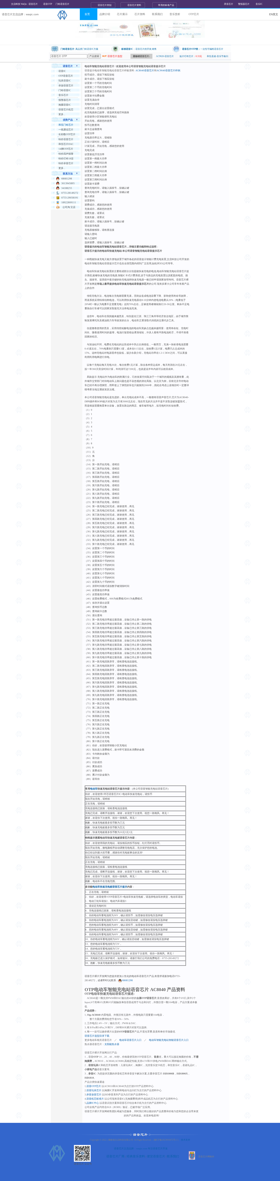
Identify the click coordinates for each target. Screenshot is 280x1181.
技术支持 (185, 1139)
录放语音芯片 (65, 85)
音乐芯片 (63, 95)
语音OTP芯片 (93, 1086)
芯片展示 (122, 14)
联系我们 (157, 14)
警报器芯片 (244, 4)
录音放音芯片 (93, 1094)
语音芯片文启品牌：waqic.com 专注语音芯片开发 (141, 1148)
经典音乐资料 (135, 1156)
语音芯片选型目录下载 (97, 1035)
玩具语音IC (64, 80)
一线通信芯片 (65, 129)
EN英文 (273, 14)
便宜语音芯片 (155, 1156)
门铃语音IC (64, 90)
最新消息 (104, 28)
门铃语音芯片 (62, 4)
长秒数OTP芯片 (66, 134)
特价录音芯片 (65, 163)
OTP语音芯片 (65, 75)
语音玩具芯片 (93, 1090)
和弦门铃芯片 (65, 124)
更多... (61, 114)
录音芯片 (228, 4)
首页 (87, 14)
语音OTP (47, 4)
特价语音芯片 (65, 139)
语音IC (62, 71)
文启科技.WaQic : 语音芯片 (24, 4)
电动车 (94, 788)
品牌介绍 (104, 14)
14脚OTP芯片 (65, 148)
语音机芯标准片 (95, 1098)
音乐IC (259, 4)
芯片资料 (139, 14)
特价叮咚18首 (66, 158)
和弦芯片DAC (66, 144)
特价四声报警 (65, 153)
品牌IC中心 (92, 1102)
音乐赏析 (175, 14)
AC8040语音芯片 (144, 70)
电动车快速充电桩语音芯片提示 (110, 886)
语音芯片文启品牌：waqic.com (20, 14)
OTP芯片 (194, 14)
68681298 (127, 980)
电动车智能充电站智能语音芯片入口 (169, 1040)
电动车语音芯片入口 (130, 1040)
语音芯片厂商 (115, 1156)
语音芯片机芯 (65, 109)
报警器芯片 (64, 100)
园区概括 (104, 22)
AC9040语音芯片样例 (168, 70)
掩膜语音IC (64, 104)
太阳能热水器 (111, 1044)
